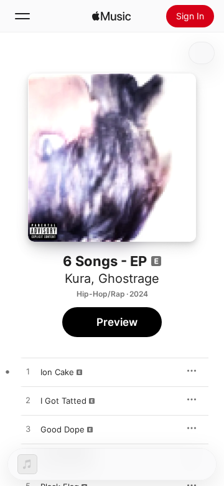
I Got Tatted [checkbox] (63, 401)
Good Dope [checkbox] (62, 429)
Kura (78, 278)
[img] (111, 16)
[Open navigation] (22, 16)
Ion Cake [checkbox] (57, 372)
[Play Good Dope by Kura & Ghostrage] (28, 429)
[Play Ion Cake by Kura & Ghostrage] (28, 372)
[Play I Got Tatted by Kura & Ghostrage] (28, 400)
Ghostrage (128, 278)
